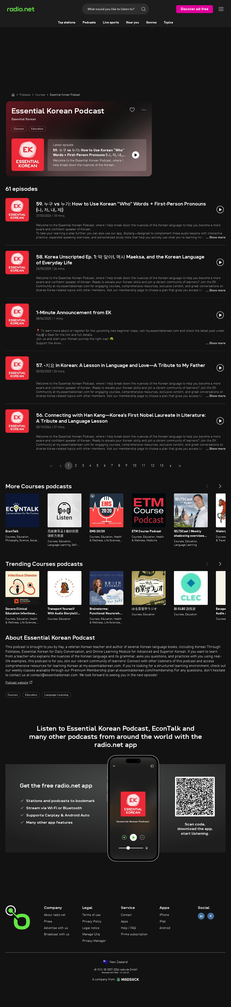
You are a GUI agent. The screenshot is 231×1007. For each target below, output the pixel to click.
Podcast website (16, 682)
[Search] (143, 9)
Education (37, 129)
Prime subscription (134, 934)
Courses (19, 129)
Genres (151, 22)
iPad (162, 921)
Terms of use (91, 915)
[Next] (220, 484)
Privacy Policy (91, 921)
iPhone (164, 915)
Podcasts (89, 22)
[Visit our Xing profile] (211, 916)
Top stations (66, 22)
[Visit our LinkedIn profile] (201, 916)
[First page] (51, 466)
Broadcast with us (56, 934)
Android (164, 928)
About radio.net (54, 915)
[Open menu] (221, 9)
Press (48, 921)
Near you (132, 22)
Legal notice (90, 928)
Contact (126, 915)
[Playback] (135, 155)
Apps (124, 921)
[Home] (13, 95)
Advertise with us (56, 928)
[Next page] (170, 466)
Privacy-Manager (94, 940)
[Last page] (179, 466)
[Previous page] (60, 466)
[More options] (143, 110)
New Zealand (118, 962)
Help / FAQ (128, 928)
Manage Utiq (91, 934)
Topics (168, 22)
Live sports (111, 22)
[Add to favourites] (132, 109)
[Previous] (207, 484)
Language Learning (56, 695)
